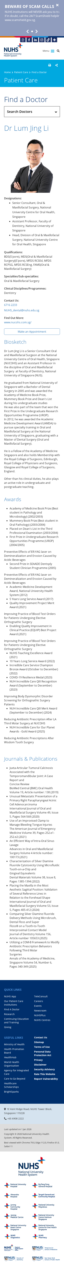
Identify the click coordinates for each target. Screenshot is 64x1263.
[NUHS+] (54, 39)
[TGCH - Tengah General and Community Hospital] (46, 1196)
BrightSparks (11, 1091)
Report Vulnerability (46, 1078)
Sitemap (39, 1042)
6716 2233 (10, 305)
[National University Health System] (13, 50)
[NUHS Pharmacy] (46, 1237)
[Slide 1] (32, 31)
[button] (49, 65)
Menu (46, 50)
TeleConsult (41, 996)
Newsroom (40, 1010)
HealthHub (10, 1057)
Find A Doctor (11, 1009)
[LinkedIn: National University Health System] (35, 39)
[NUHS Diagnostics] (18, 1237)
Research (9, 1014)
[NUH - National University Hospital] (18, 1186)
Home (7, 72)
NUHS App (10, 996)
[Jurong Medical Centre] (18, 1217)
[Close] (57, 5)
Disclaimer (40, 1064)
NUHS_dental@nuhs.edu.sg (21, 310)
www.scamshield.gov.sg (20, 20)
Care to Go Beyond (14, 1078)
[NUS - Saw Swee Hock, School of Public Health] (46, 1258)
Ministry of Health (14, 1044)
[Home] (32, 1167)
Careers (38, 1001)
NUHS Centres (42, 1020)
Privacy (38, 1059)
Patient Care (21, 72)
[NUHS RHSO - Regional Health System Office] (18, 1247)
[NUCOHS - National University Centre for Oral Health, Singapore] (46, 1227)
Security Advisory (44, 1069)
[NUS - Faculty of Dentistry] (18, 1258)
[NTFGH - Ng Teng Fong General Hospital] (46, 1186)
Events (38, 1005)
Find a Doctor (39, 72)
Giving (7, 1027)
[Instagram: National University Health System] (42, 39)
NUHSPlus (40, 1015)
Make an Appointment (32, 331)
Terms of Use (42, 1046)
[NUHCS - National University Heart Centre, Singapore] (18, 1227)
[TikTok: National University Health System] (48, 39)
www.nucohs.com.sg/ (17, 322)
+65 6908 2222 (15, 1118)
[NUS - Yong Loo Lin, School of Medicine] (46, 1247)
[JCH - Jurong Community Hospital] (18, 1206)
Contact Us (40, 1037)
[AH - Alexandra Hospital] (18, 1196)
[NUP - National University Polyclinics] (46, 1206)
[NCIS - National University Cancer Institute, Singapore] (46, 1217)
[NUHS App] (23, 39)
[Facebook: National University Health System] (29, 39)
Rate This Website (44, 1074)
